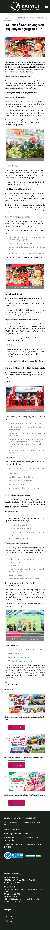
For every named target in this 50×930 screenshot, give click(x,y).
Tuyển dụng (8, 916)
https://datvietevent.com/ (23, 661)
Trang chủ (6, 18)
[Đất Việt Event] (25, 6)
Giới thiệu (7, 914)
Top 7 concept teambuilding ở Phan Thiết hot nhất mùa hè (24, 795)
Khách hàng (8, 921)
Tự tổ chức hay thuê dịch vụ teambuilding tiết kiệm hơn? (23, 757)
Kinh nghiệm (8, 919)
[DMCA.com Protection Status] (33, 857)
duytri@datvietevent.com (21, 657)
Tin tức (13, 18)
